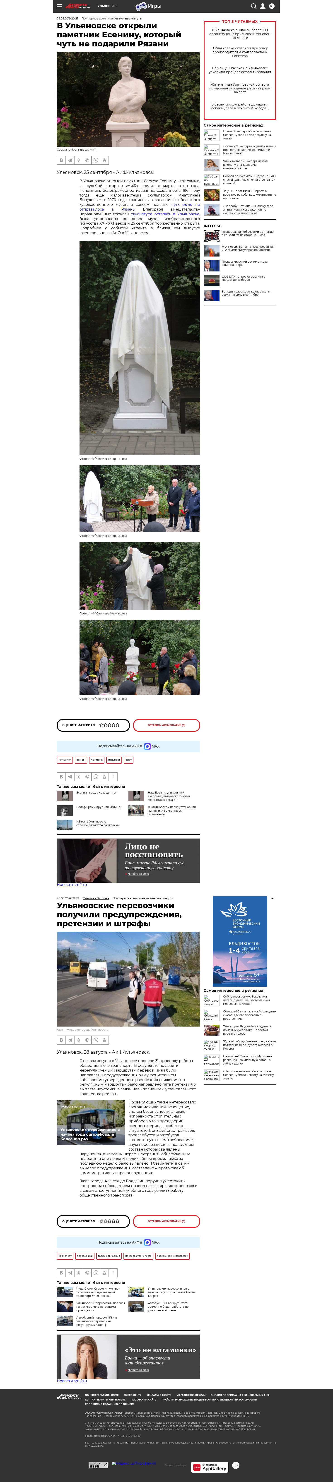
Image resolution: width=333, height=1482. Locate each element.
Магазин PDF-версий (190, 1395)
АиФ (93, 149)
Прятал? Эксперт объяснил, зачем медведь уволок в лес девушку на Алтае (247, 134)
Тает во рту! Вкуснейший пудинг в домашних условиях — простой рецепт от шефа (247, 1030)
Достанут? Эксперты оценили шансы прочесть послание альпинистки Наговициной (249, 149)
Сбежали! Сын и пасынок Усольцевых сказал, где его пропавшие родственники (249, 1015)
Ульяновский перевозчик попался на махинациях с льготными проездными (100, 1306)
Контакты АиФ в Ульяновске (105, 1399)
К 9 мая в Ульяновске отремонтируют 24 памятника (97, 823)
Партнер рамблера (175, 1465)
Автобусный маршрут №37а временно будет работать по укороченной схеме (168, 1306)
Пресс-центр (132, 1395)
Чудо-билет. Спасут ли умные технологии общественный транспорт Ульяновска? (97, 1292)
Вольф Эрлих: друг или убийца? (99, 807)
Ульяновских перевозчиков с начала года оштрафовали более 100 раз (171, 1292)
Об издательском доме (102, 1395)
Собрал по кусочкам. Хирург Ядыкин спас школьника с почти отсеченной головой (249, 179)
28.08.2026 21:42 (68, 898)
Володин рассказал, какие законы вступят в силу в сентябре (246, 293)
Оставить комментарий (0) (166, 725)
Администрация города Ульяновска (82, 1029)
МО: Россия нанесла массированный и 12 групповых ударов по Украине (248, 248)
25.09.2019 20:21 (67, 18)
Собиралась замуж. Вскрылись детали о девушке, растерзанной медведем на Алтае (246, 1000)
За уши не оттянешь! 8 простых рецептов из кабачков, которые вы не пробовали (249, 194)
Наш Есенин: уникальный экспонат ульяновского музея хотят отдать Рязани (169, 796)
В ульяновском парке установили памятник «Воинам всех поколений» (172, 810)
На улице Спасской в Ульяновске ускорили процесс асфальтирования (240, 70)
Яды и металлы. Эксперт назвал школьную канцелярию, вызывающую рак (245, 164)
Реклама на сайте (143, 1399)
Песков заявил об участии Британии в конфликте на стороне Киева (248, 233)
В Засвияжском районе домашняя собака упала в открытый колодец (240, 106)
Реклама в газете (159, 1395)
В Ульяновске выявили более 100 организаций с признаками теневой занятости (239, 34)
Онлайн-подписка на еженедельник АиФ (240, 1395)
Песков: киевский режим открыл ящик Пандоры (245, 263)
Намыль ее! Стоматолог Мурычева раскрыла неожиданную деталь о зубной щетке (247, 1060)
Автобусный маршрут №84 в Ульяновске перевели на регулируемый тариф (96, 1321)
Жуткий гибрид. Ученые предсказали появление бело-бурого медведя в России (249, 1045)
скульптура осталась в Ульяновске (165, 214)
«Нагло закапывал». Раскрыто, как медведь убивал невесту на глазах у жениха (248, 1075)
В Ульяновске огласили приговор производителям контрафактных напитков (240, 52)
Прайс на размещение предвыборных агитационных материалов (209, 1399)
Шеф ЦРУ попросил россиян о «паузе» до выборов (243, 278)
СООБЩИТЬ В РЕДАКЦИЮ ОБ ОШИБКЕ (109, 1404)
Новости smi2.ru (72, 884)
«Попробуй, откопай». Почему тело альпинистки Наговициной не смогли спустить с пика (248, 209)
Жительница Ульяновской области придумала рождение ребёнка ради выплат (239, 88)
